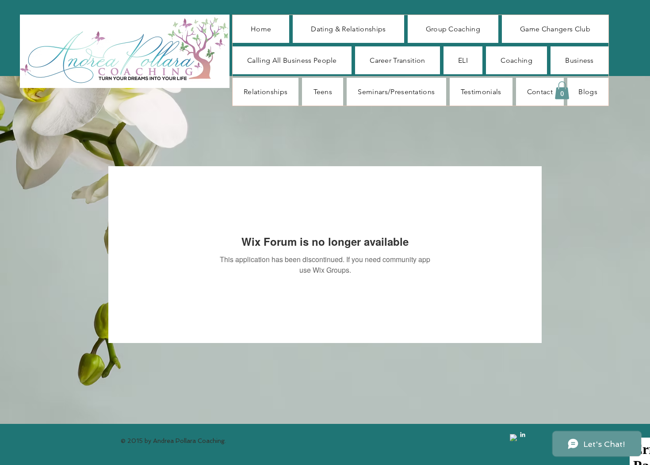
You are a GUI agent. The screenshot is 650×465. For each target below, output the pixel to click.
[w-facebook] (513, 437)
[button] (562, 90)
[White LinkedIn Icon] (522, 434)
